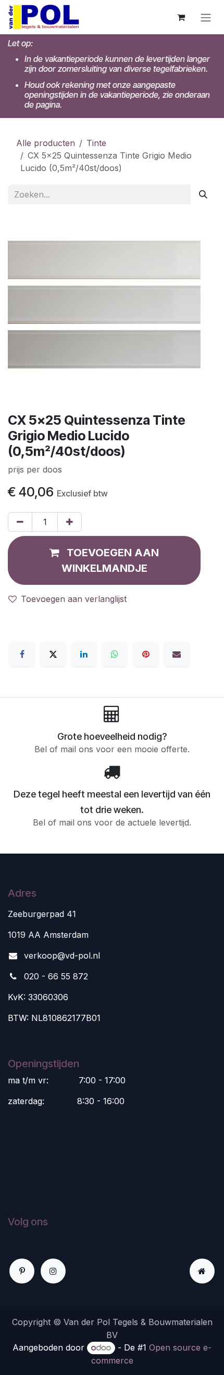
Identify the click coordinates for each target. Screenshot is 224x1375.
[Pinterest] (145, 653)
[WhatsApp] (114, 653)
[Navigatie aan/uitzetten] (205, 17)
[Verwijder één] (20, 522)
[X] (53, 653)
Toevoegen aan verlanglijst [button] (74, 599)
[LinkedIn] (83, 653)
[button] (104, 560)
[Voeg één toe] (69, 522)
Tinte (96, 143)
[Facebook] (21, 653)
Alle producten (45, 143)
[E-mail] (176, 653)
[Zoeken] (203, 194)
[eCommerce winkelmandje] (180, 17)
